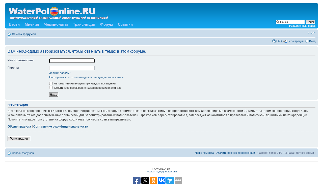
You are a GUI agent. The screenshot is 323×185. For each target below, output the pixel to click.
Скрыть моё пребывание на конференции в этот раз (87, 87)
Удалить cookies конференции (235, 152)
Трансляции (84, 24)
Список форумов (24, 34)
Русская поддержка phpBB (162, 171)
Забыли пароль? (59, 72)
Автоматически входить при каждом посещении (84, 83)
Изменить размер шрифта (311, 33)
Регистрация (295, 41)
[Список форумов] (58, 12)
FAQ (279, 41)
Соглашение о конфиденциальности (60, 126)
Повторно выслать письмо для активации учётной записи (86, 77)
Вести (14, 24)
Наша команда (204, 152)
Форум (106, 24)
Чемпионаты (56, 24)
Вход (312, 41)
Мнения (32, 24)
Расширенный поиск (302, 25)
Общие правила (19, 126)
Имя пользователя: (21, 60)
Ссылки (125, 24)
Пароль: (13, 67)
